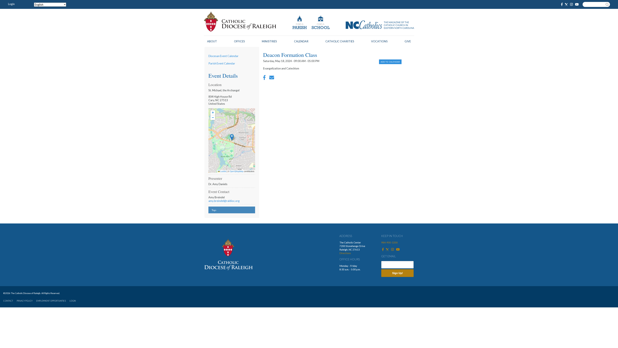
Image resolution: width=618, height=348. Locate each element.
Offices (239, 41)
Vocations (379, 41)
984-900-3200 (389, 242)
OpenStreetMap (236, 171)
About (212, 41)
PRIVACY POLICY (25, 301)
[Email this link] (271, 78)
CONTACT (8, 301)
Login (11, 4)
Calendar (301, 41)
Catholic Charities (339, 41)
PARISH (299, 28)
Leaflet (223, 171)
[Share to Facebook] (264, 78)
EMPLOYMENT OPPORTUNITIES (51, 301)
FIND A (299, 24)
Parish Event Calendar (221, 63)
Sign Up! (397, 273)
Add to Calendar (390, 62)
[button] (232, 137)
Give (408, 41)
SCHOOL (321, 28)
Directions (345, 253)
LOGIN (73, 301)
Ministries (269, 41)
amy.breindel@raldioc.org (224, 201)
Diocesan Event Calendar (223, 56)
